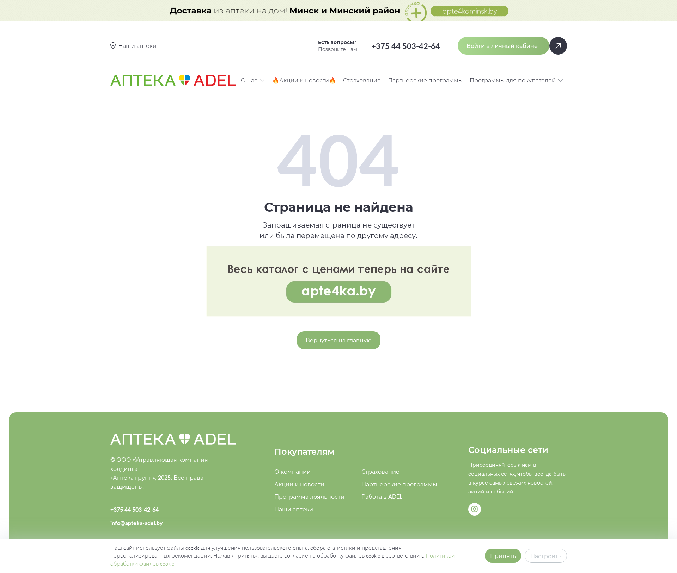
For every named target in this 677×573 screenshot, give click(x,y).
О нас (249, 80)
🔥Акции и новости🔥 (304, 80)
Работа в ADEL (381, 496)
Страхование (362, 80)
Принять (503, 556)
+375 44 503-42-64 (405, 46)
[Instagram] (474, 509)
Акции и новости (299, 484)
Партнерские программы (425, 80)
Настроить (545, 556)
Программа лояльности (309, 496)
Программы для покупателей (513, 80)
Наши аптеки (293, 509)
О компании (292, 471)
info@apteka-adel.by (136, 523)
